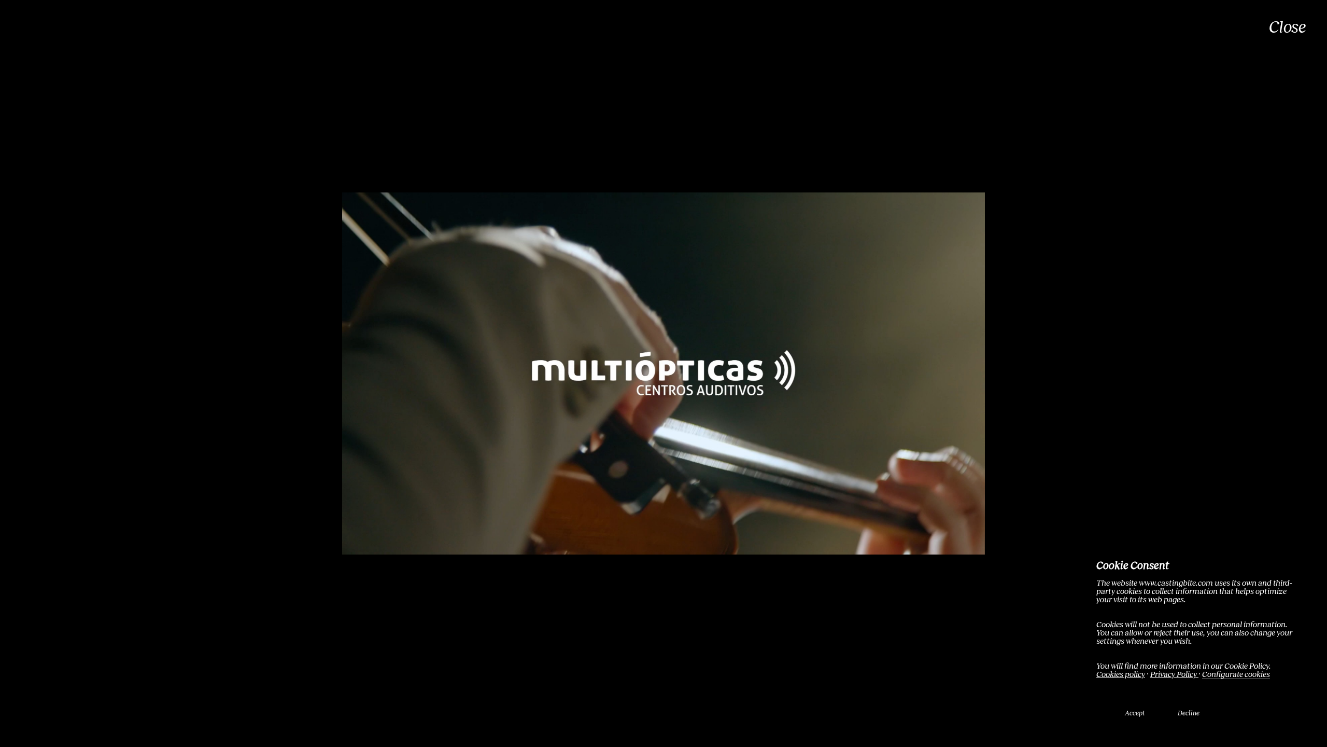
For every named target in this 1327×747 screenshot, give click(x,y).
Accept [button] (1135, 713)
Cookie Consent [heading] (1132, 565)
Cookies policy (1120, 674)
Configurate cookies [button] (1236, 674)
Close (1287, 27)
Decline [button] (1188, 713)
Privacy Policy (1174, 674)
